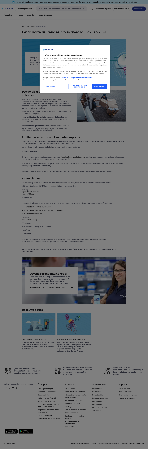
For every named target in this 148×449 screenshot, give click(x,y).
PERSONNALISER (50, 86)
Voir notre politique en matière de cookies (76, 78)
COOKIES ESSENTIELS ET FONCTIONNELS (80, 86)
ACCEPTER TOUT (99, 86)
